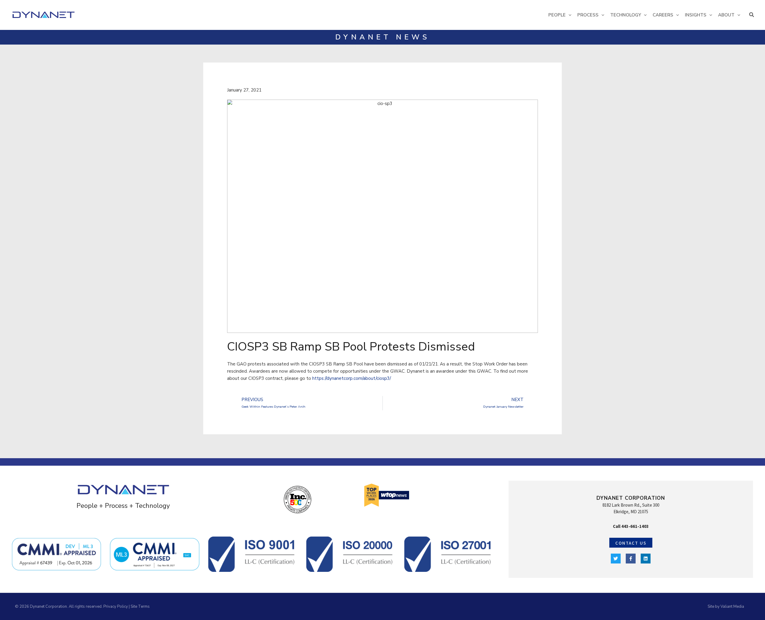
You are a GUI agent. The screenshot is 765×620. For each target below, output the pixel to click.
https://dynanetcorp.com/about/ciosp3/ (351, 378)
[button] (568, 15)
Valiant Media (732, 606)
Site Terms (140, 606)
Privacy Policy (115, 606)
